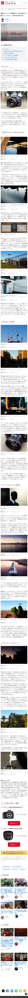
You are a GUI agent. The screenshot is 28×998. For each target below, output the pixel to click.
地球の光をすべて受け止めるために (13, 51)
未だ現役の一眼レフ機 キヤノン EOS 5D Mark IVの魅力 (21, 911)
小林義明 (6, 895)
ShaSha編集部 (8, 948)
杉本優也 (20, 914)
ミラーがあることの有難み (11, 55)
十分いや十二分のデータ (10, 57)
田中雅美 (20, 967)
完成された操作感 (8, 53)
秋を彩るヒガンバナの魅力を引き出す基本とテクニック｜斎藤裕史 (20, 939)
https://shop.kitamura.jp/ (9, 858)
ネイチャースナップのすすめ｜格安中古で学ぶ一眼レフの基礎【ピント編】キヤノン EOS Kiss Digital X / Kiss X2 (21, 890)
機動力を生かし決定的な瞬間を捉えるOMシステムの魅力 (21, 964)
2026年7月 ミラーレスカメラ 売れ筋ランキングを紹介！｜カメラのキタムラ (7, 964)
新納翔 (7, 19)
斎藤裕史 (20, 942)
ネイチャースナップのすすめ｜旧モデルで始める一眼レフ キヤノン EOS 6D (7, 912)
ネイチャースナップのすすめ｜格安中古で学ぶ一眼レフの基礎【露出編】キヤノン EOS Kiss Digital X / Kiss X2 (7, 890)
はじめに (6, 49)
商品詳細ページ (14, 823)
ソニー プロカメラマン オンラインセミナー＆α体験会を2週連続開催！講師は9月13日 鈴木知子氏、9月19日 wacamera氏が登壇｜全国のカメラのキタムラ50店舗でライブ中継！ (7, 942)
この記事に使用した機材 (10, 59)
